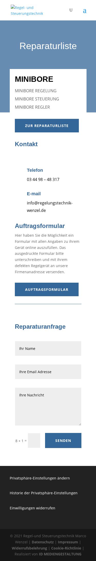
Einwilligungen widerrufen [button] (32, 508)
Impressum (68, 542)
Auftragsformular (46, 289)
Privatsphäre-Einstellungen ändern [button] (40, 478)
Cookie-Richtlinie (66, 548)
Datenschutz (43, 542)
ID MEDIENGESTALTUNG (60, 554)
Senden (63, 440)
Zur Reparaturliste (47, 125)
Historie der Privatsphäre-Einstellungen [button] (44, 492)
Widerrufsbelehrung (29, 548)
